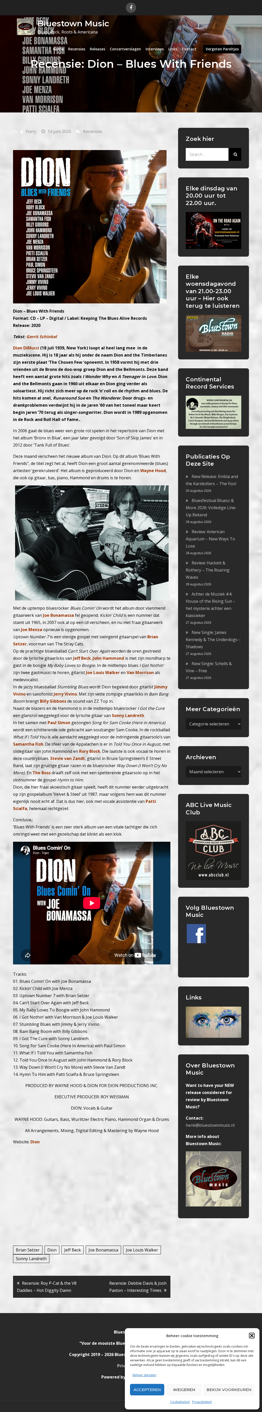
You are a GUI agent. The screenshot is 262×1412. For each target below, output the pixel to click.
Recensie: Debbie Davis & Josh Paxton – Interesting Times (138, 1286)
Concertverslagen (125, 49)
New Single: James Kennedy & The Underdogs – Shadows (213, 640)
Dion (52, 1250)
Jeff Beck (72, 1250)
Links (172, 49)
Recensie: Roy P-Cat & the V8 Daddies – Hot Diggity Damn (47, 1286)
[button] (251, 1335)
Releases (97, 49)
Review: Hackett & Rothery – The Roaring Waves (208, 570)
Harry (31, 131)
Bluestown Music (73, 23)
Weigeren (184, 1389)
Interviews (155, 49)
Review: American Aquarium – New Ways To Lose (210, 539)
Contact (189, 49)
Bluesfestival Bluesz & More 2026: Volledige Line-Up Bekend (211, 508)
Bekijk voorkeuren (229, 1389)
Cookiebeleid (180, 1402)
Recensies (76, 49)
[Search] (234, 154)
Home (58, 49)
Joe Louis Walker (142, 1250)
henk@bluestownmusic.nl (210, 1125)
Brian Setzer (28, 1250)
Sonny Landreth (31, 1258)
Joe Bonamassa (103, 1250)
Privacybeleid (202, 1402)
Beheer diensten (144, 1375)
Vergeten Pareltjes (222, 49)
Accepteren (147, 1389)
